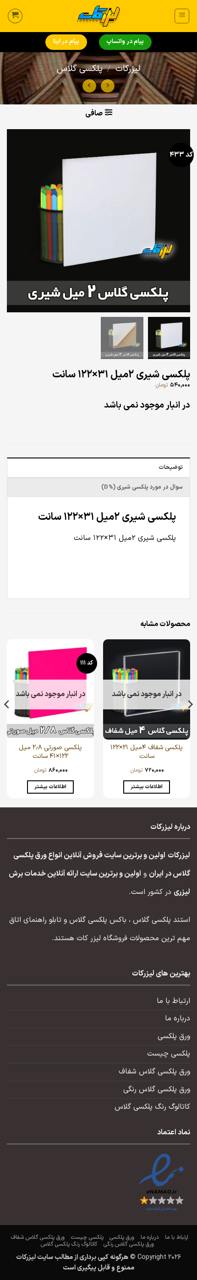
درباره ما (177, 1018)
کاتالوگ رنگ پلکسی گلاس (152, 1106)
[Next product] (107, 86)
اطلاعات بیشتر (147, 787)
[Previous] (189, 722)
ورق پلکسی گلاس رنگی (156, 1089)
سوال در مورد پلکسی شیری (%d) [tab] (142, 487)
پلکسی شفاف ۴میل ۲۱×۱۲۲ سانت (146, 752)
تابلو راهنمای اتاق (35, 920)
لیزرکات (127, 69)
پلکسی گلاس (80, 69)
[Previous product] (89, 86)
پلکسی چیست (168, 1053)
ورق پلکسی (174, 1036)
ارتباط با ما (173, 1001)
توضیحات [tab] (171, 467)
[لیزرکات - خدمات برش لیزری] (98, 16)
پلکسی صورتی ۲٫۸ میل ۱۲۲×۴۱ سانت (50, 752)
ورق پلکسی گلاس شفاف (154, 1071)
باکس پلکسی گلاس (97, 920)
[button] (182, 16)
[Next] (7, 722)
